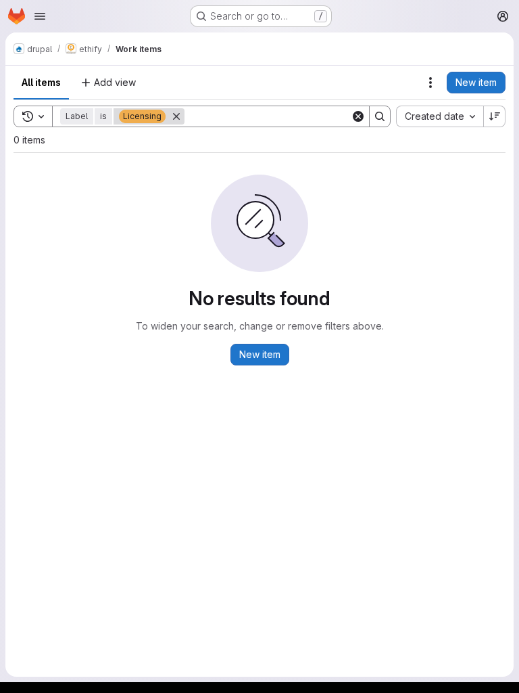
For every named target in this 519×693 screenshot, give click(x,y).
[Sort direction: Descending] (494, 116)
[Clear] (358, 116)
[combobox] (439, 116)
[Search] (380, 116)
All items (41, 82)
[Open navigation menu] (40, 16)
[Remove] (176, 116)
